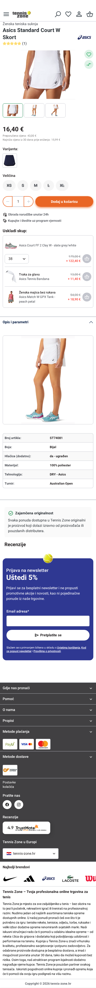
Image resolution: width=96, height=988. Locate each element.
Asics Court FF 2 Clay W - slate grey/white (47, 245)
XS (11, 186)
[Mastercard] (43, 744)
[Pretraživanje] (57, 14)
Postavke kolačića (7, 784)
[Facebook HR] (7, 804)
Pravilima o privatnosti (47, 651)
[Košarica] (89, 14)
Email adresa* (17, 611)
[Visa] (26, 744)
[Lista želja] (68, 14)
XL (64, 186)
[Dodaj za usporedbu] (88, 64)
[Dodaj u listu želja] (88, 54)
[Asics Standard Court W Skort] (10, 161)
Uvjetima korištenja (68, 647)
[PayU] (10, 744)
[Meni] (6, 14)
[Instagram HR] (18, 804)
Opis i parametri (15, 322)
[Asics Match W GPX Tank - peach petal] (11, 297)
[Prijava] (79, 14)
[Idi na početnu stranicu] (22, 14)
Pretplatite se (51, 635)
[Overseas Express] (10, 770)
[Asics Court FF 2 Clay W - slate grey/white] (11, 245)
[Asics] (84, 37)
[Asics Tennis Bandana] (11, 276)
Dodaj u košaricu (64, 202)
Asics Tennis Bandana (34, 279)
